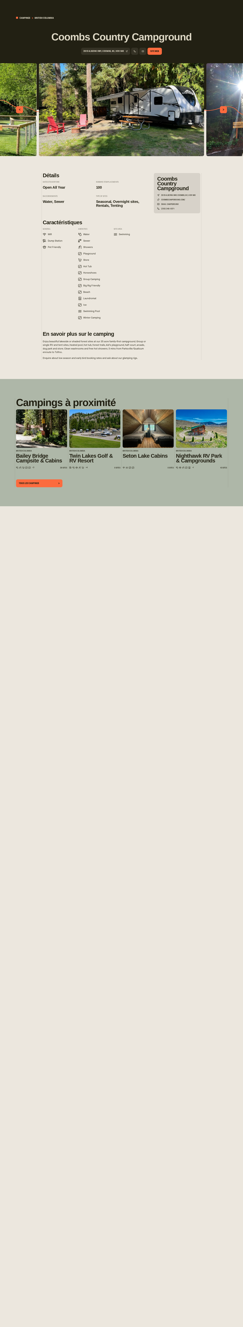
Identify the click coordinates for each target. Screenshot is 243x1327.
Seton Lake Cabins (145, 455)
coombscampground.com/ (173, 200)
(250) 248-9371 (167, 209)
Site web (154, 51)
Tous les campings (29, 483)
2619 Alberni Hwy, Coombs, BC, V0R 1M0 (103, 51)
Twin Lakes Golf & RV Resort (91, 458)
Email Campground (170, 204)
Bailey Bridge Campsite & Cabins (39, 458)
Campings (24, 18)
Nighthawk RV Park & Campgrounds (199, 458)
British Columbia (44, 18)
